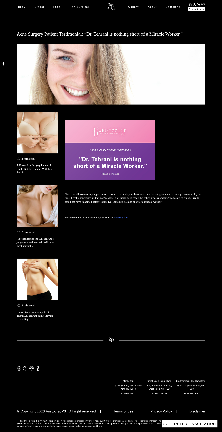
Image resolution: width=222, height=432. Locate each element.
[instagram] (191, 4)
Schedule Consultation (189, 424)
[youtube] (199, 4)
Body (22, 6)
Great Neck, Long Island (159, 381)
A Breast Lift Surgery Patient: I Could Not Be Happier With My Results (34, 169)
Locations (173, 6)
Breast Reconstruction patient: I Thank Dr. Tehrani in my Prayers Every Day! (35, 316)
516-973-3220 (159, 393)
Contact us (195, 9)
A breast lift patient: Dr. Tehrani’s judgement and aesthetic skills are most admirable (35, 242)
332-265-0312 (128, 393)
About (152, 6)
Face (56, 6)
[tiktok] (203, 4)
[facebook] (195, 4)
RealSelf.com (121, 217)
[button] (3, 64)
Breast (39, 6)
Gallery (133, 6)
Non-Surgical (79, 6)
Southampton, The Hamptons (190, 381)
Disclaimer (197, 411)
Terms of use (123, 411)
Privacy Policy (161, 411)
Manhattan (128, 381)
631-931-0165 (190, 393)
